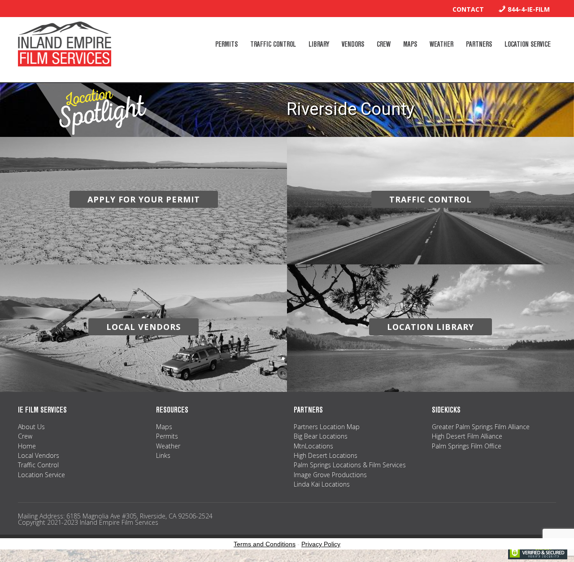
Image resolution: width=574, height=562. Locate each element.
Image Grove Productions (330, 474)
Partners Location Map (327, 426)
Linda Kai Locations (322, 484)
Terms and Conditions (265, 544)
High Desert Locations (325, 455)
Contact (468, 9)
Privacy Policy (320, 544)
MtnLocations (313, 446)
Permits (167, 436)
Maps (164, 426)
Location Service (41, 474)
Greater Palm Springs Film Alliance (481, 426)
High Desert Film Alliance (467, 436)
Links (163, 455)
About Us (31, 426)
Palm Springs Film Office (466, 446)
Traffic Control (38, 465)
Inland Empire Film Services (64, 44)
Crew (25, 436)
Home (27, 446)
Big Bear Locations (321, 436)
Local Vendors (38, 455)
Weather (168, 446)
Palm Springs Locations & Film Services (350, 465)
